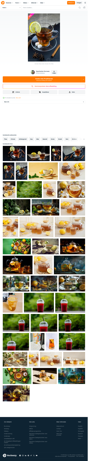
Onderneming (8, 433)
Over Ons (58, 431)
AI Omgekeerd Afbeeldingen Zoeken (10, 441)
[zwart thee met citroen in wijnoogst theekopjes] (15, 359)
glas (37, 139)
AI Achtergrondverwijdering (12, 445)
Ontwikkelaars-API (9, 438)
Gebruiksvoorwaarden (59, 456)
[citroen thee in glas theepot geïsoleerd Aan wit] (72, 171)
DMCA (30, 428)
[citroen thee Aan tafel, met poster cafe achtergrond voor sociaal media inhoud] (37, 342)
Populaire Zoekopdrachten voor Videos (38, 442)
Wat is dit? (18, 98)
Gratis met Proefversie (43, 79)
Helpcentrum (59, 426)
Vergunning (32, 426)
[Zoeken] (78, 8)
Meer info (6, 102)
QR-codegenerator (9, 447)
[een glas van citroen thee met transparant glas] (13, 303)
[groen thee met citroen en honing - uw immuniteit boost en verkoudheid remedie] (17, 376)
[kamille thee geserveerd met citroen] (71, 189)
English (79, 426)
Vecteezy (6, 428)
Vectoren (8, 3)
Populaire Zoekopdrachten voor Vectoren (38, 434)
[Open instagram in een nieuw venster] (23, 455)
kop (31, 139)
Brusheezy (7, 426)
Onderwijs (7, 436)
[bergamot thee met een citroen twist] (45, 207)
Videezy (6, 431)
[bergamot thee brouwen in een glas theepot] (69, 265)
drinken (74, 139)
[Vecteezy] (2, 2)
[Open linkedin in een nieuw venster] (25, 455)
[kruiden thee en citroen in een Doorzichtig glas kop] (16, 283)
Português (80, 431)
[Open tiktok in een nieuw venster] (31, 455)
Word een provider (58, 434)
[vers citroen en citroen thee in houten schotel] (73, 207)
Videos (25, 3)
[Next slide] (81, 139)
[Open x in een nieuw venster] (34, 455)
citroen (13, 139)
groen (52, 139)
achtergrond (22, 139)
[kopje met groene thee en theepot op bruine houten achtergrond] (45, 376)
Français (79, 436)
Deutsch (79, 433)
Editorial (33, 3)
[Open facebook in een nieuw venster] (20, 455)
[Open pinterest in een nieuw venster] (28, 455)
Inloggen (77, 2)
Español (79, 428)
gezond (45, 139)
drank (60, 139)
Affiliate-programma (34, 431)
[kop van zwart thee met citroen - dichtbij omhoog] (33, 359)
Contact (57, 428)
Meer (41, 3)
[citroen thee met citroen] (14, 153)
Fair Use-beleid (78, 456)
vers (67, 139)
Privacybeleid (70, 456)
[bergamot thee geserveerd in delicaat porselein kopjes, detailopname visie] (45, 246)
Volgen (53, 73)
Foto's (17, 3)
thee (5, 139)
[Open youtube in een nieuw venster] (36, 455)
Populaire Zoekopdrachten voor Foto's (38, 438)
